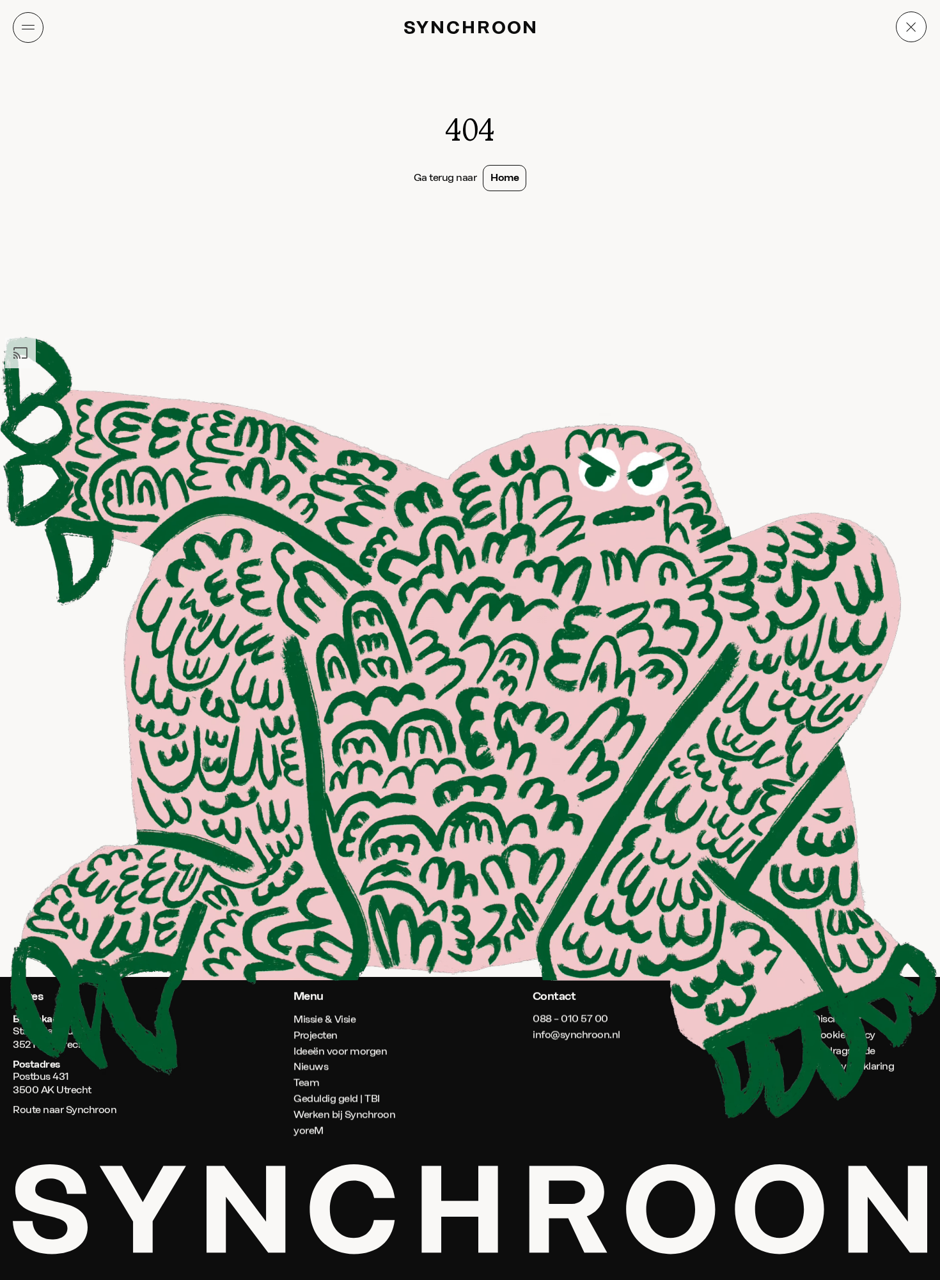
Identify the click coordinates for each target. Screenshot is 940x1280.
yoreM (309, 1130)
